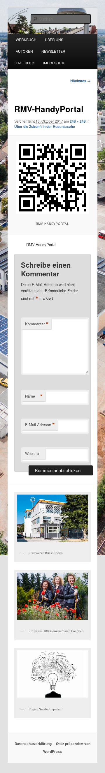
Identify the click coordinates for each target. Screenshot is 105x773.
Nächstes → (80, 80)
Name (34, 396)
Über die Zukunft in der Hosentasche (44, 126)
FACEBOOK (25, 62)
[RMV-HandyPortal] (52, 178)
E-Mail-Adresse (40, 424)
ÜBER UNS (54, 39)
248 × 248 (78, 121)
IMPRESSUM (53, 62)
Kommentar (36, 324)
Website (32, 453)
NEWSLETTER (53, 51)
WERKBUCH (26, 39)
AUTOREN (24, 51)
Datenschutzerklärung (33, 743)
